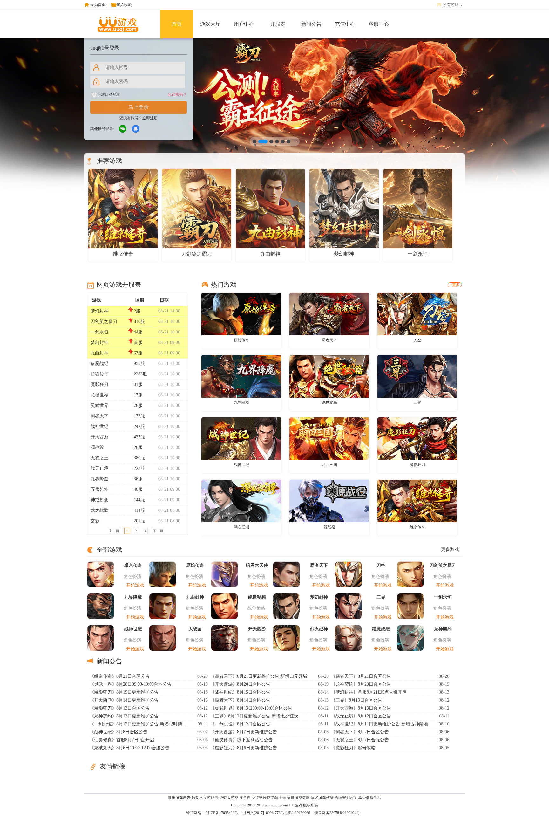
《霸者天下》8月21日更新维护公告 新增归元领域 (258, 676)
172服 (139, 416)
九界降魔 (99, 479)
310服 (139, 321)
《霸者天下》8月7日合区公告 (360, 732)
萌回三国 (329, 465)
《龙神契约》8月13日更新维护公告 (124, 716)
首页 (177, 24)
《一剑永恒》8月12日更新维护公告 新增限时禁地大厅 (139, 724)
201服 (139, 520)
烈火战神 (319, 629)
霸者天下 (99, 416)
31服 (138, 384)
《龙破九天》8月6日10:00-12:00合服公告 (129, 747)
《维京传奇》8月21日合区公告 (120, 676)
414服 (139, 510)
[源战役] (329, 500)
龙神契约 (443, 629)
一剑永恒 (99, 332)
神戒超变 (99, 499)
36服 (138, 479)
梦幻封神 (99, 311)
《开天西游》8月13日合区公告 (361, 708)
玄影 (95, 520)
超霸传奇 (99, 374)
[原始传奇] (241, 314)
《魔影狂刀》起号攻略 (353, 747)
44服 (138, 332)
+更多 (455, 285)
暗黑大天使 (257, 565)
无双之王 (99, 458)
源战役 (97, 447)
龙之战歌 (99, 510)
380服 (139, 458)
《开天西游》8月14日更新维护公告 (124, 700)
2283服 (140, 374)
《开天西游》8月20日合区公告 (240, 684)
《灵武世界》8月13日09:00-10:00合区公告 (251, 708)
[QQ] (136, 129)
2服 (137, 311)
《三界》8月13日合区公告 (356, 700)
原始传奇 (241, 340)
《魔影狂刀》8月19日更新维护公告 (124, 692)
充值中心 (345, 24)
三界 (417, 402)
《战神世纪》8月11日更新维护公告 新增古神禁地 (379, 724)
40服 (138, 489)
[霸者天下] (329, 314)
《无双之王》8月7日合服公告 (360, 739)
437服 (139, 437)
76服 (138, 405)
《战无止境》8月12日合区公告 (361, 716)
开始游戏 (135, 585)
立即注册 (150, 118)
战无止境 (99, 468)
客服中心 (379, 24)
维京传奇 (417, 527)
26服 (138, 447)
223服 (139, 468)
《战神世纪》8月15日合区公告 (240, 692)
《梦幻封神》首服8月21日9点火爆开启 (369, 692)
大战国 (195, 629)
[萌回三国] (329, 438)
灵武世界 (99, 405)
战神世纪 (99, 426)
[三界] (417, 376)
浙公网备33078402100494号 (337, 813)
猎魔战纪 (99, 363)
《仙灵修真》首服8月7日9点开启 (122, 739)
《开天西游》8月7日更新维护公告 (243, 732)
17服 (138, 395)
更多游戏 (450, 549)
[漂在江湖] (241, 500)
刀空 (417, 340)
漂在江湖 (241, 527)
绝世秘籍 (329, 402)
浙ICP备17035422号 (222, 813)
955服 (139, 363)
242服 (139, 426)
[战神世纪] (241, 438)
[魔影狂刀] (417, 438)
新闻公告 (311, 24)
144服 (139, 499)
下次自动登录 (108, 94)
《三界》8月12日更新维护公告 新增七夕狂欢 (254, 716)
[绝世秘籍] (329, 376)
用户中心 (244, 24)
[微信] (123, 129)
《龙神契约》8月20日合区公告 (361, 684)
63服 (138, 353)
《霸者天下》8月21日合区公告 (361, 676)
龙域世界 (99, 395)
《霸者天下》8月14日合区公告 (240, 700)
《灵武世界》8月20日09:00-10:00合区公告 (131, 684)
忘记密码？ (177, 94)
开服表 (277, 24)
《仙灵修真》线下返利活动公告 (241, 739)
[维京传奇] (417, 500)
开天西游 (99, 437)
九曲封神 (99, 353)
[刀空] (417, 314)
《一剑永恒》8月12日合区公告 (240, 724)
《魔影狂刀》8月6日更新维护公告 (243, 747)
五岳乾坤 (99, 489)
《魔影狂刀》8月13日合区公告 (120, 708)
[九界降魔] (241, 376)
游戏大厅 (210, 24)
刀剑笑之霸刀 (104, 321)
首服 (138, 342)
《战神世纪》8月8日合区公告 (118, 732)
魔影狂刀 (99, 384)
